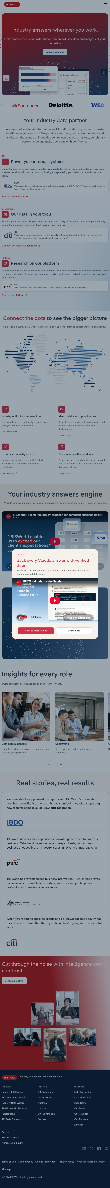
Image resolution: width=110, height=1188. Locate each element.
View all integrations (36, 630)
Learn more (74, 630)
